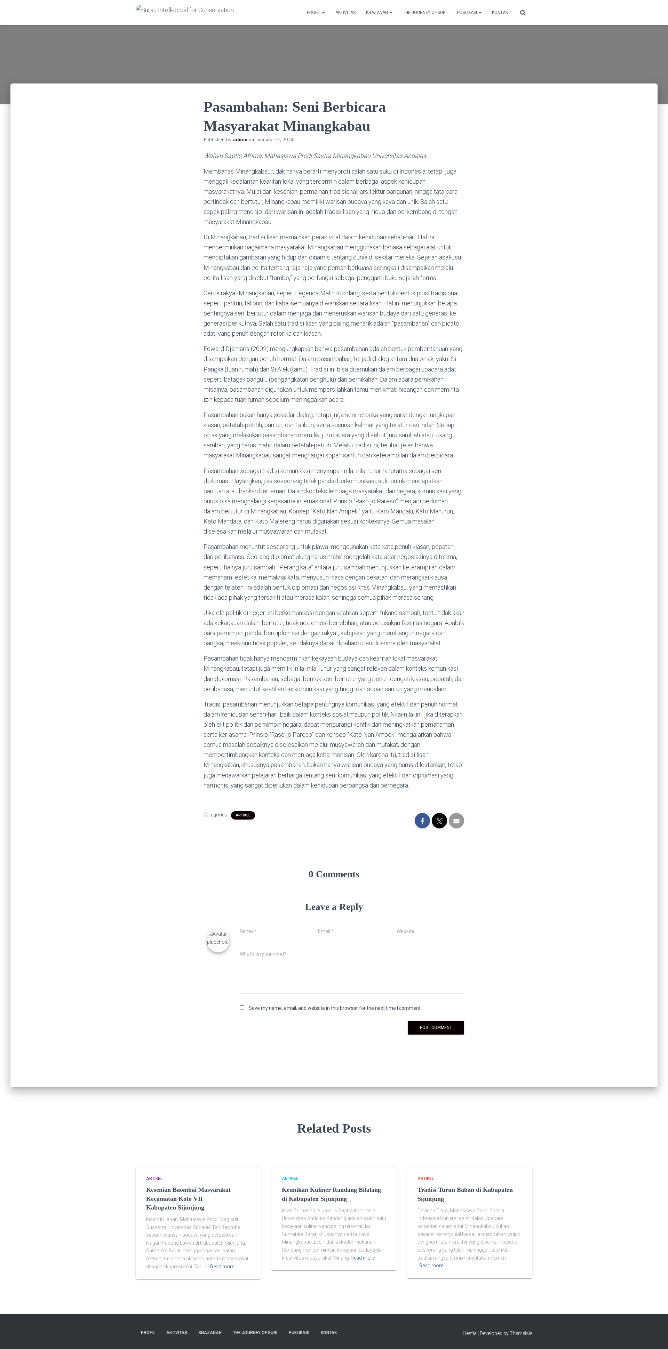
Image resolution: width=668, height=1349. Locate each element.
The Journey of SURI (425, 12)
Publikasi (467, 12)
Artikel (243, 815)
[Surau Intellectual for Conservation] (184, 12)
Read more (222, 1266)
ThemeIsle (521, 1333)
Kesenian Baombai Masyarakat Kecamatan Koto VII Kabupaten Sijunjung (188, 1198)
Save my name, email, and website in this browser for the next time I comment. (335, 1008)
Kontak (500, 12)
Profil (314, 12)
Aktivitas (345, 12)
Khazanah (377, 12)
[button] (323, 12)
